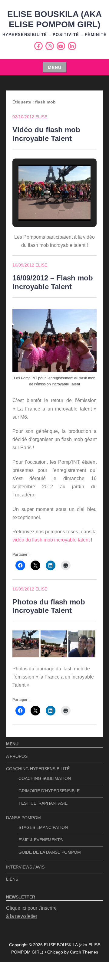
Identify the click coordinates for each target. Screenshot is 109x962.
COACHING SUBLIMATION (44, 778)
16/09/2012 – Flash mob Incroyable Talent (52, 282)
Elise (41, 116)
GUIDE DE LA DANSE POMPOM (49, 852)
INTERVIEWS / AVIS (25, 867)
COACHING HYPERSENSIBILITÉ (38, 768)
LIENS (12, 879)
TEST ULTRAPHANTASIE (43, 803)
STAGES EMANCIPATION (43, 827)
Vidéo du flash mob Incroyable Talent (46, 134)
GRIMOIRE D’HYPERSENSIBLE (49, 790)
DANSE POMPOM (23, 817)
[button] (40, 203)
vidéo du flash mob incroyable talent (51, 539)
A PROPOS (17, 756)
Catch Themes (84, 952)
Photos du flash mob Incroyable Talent (48, 606)
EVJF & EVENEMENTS (40, 839)
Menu (54, 67)
